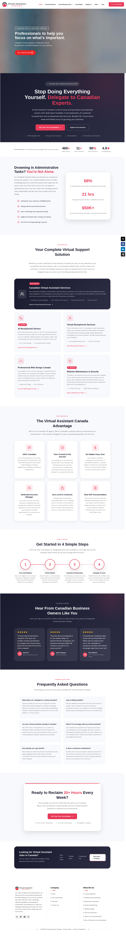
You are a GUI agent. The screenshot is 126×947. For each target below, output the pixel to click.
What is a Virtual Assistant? (93, 916)
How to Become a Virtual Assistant (95, 920)
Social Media (79, 4)
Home (41, 4)
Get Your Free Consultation (49, 127)
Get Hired (55, 901)
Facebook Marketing (91, 905)
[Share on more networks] (123, 254)
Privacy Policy (67, 929)
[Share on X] (123, 239)
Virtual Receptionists (64, 4)
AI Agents (88, 4)
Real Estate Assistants (92, 901)
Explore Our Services (78, 127)
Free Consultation (57, 898)
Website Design (89, 909)
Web (96, 4)
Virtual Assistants (50, 4)
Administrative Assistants (93, 898)
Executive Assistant (91, 913)
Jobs (102, 4)
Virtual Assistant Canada (54, 929)
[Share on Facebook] (123, 244)
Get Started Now (24, 53)
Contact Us (55, 905)
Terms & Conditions (79, 929)
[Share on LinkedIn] (123, 249)
